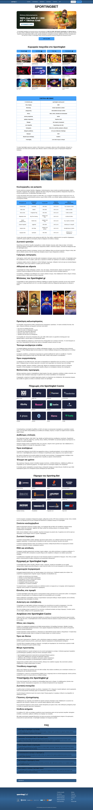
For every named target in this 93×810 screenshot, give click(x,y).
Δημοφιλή (23, 51)
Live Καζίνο (38, 51)
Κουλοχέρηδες (68, 51)
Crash (53, 51)
